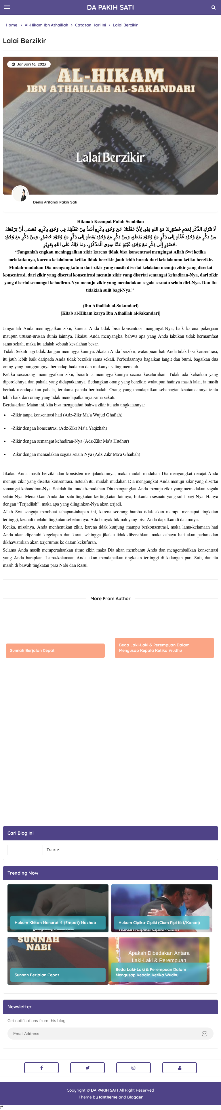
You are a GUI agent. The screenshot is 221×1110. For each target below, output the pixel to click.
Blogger (135, 1097)
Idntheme (108, 1097)
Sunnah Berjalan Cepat (32, 650)
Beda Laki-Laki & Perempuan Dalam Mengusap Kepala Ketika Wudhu (154, 647)
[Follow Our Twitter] (87, 1067)
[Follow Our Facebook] (41, 1067)
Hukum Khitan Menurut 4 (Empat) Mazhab (55, 922)
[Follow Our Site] (179, 1067)
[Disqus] (110, 750)
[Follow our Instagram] (133, 1067)
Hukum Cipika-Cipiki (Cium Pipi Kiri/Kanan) (159, 922)
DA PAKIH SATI (104, 1090)
